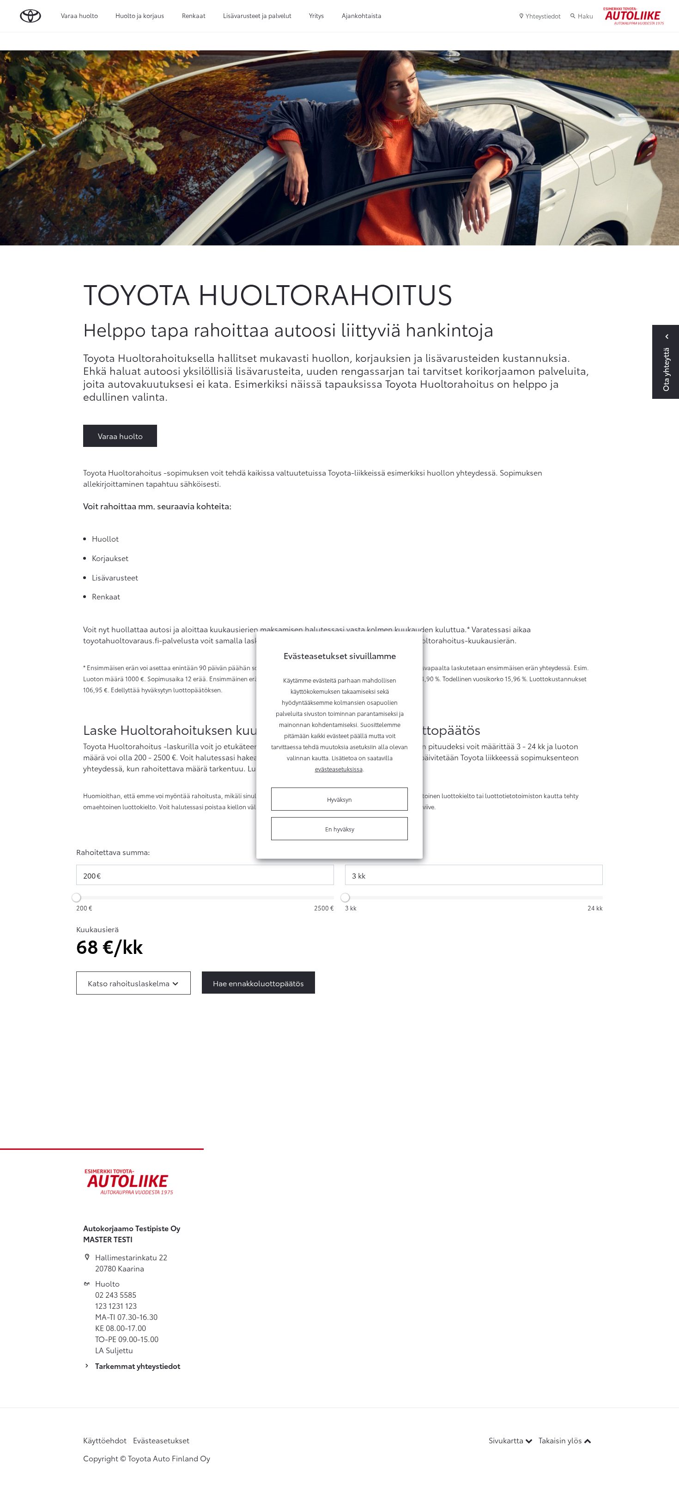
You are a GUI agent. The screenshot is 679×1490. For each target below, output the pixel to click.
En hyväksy (339, 828)
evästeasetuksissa (339, 768)
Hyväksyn (339, 799)
